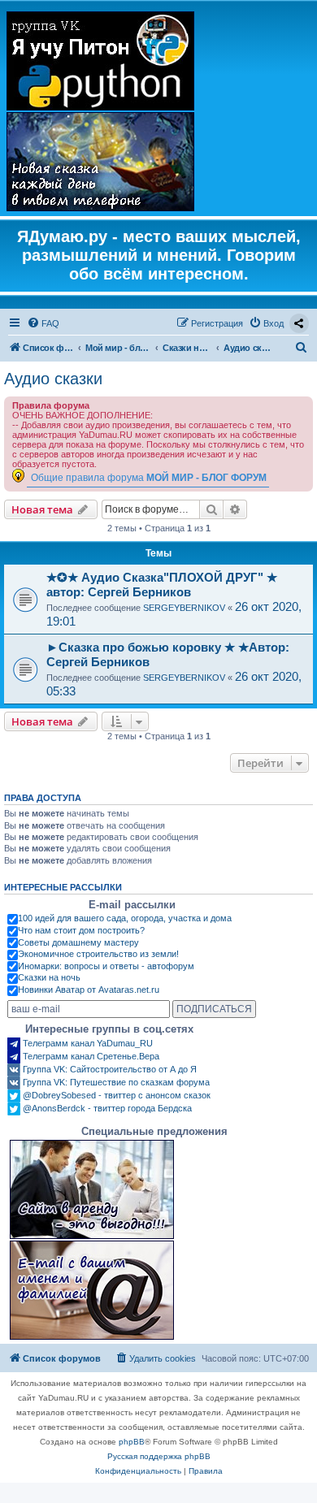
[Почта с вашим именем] (91, 1290)
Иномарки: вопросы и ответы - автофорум (106, 966)
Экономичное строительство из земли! (98, 954)
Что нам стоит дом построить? (81, 930)
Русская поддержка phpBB (159, 1456)
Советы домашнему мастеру (78, 942)
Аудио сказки (53, 379)
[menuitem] (43, 323)
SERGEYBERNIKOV (184, 608)
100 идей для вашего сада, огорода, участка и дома (125, 918)
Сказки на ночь (49, 977)
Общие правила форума (149, 477)
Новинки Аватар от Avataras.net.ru (88, 989)
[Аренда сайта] (91, 1189)
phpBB (132, 1441)
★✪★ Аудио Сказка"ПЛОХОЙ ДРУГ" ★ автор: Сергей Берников (161, 584)
